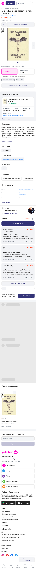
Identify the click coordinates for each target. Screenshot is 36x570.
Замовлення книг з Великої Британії (13, 534)
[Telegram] (16, 555)
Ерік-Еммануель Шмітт (8, 15)
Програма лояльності (8, 514)
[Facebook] (11, 555)
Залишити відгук (18, 223)
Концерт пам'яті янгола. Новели (9, 421)
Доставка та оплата (8, 532)
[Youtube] (7, 555)
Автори (4, 551)
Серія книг (4, 548)
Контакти (4, 525)
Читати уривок (22, 24)
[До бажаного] (4, 24)
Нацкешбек (19, 79)
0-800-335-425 (8, 297)
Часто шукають (6, 545)
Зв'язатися (26, 296)
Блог (3, 543)
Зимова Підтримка (8, 79)
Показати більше (16, 283)
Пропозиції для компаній (9, 519)
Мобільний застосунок (10, 492)
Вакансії (4, 522)
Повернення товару (8, 540)
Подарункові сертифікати (10, 537)
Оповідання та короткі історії (10, 8)
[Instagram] (2, 555)
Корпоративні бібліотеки (9, 517)
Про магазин (5, 511)
